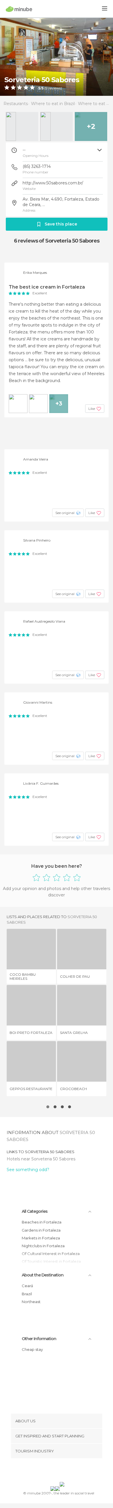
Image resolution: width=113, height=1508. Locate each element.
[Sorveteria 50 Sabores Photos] (56, 56)
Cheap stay (32, 1349)
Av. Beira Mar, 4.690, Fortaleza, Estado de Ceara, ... (61, 202)
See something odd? (28, 1170)
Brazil (27, 1293)
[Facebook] (47, 1471)
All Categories (35, 1211)
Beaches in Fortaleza (41, 1222)
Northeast (31, 1301)
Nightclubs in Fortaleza (43, 1245)
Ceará (27, 1285)
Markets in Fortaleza (41, 1238)
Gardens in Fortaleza (41, 1230)
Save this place (61, 224)
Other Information (39, 1338)
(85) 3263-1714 (37, 166)
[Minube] (19, 9)
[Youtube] (70, 1471)
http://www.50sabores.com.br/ (53, 183)
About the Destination (42, 1275)
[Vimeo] (62, 1471)
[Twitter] (55, 1471)
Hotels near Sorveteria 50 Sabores (41, 1159)
